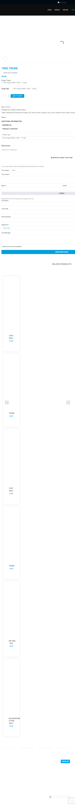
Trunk (11, 413)
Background (10, 113)
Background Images (21, 113)
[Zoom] (5, 59)
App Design (23, 754)
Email (65, 185)
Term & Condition (43, 765)
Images (57, 10)
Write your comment (10, 73)
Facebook (6, 780)
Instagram (12, 780)
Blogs (40, 759)
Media (19, 110)
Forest (53, 113)
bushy (39, 113)
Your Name (4, 200)
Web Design (23, 751)
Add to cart (17, 96)
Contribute (41, 757)
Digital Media (24, 759)
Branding (22, 757)
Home (49, 10)
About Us (41, 751)
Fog (48, 113)
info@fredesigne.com (8, 774)
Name (3, 185)
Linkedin (3, 780)
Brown (34, 113)
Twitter (9, 780)
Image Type (5, 88)
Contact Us (41, 754)
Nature (65, 10)
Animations (23, 762)
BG (30, 113)
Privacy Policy (42, 762)
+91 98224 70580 (6, 777)
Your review (5, 174)
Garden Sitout (60, 113)
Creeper (44, 113)
